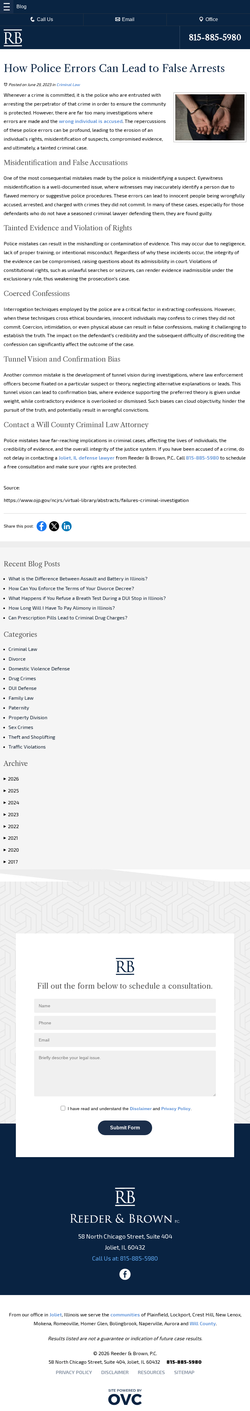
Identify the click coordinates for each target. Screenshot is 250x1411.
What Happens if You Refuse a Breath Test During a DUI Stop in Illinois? (87, 598)
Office (211, 19)
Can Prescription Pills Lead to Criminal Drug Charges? (68, 617)
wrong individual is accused (90, 121)
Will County (203, 1323)
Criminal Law (68, 84)
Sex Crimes (21, 727)
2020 (11, 850)
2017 (11, 861)
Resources (151, 1372)
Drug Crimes (22, 678)
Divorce (17, 659)
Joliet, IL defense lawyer (86, 457)
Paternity (19, 707)
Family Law (21, 698)
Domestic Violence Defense (39, 668)
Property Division (28, 717)
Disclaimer (141, 1108)
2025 (11, 790)
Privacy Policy (176, 1108)
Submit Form (125, 1127)
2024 (11, 802)
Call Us (45, 19)
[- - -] (6, 6)
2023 (11, 814)
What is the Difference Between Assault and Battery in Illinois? (78, 578)
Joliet (55, 1314)
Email (128, 19)
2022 (11, 826)
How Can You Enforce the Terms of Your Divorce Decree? (71, 588)
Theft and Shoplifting (32, 737)
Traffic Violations (27, 746)
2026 (11, 778)
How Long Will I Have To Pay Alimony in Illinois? (62, 608)
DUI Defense (23, 688)
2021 (11, 838)
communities (125, 1314)
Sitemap (184, 1372)
